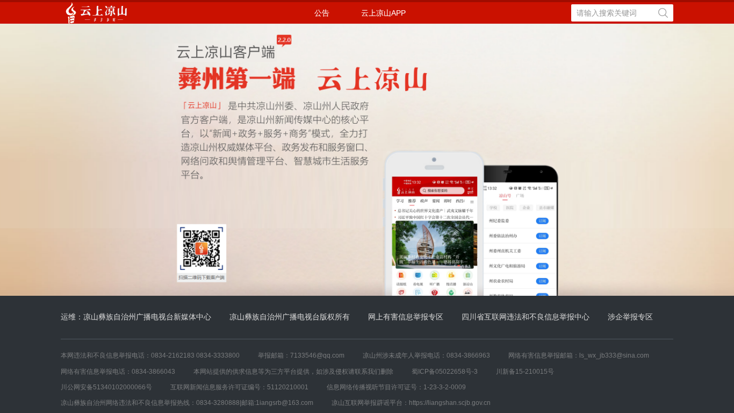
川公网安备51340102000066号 (106, 387)
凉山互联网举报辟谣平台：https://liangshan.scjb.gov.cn (411, 403)
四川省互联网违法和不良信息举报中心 (525, 316)
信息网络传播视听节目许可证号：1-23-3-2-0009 (396, 387)
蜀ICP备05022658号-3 (445, 371)
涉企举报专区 (630, 316)
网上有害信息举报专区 (405, 316)
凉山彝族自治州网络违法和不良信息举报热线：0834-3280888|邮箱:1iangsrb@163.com (187, 403)
